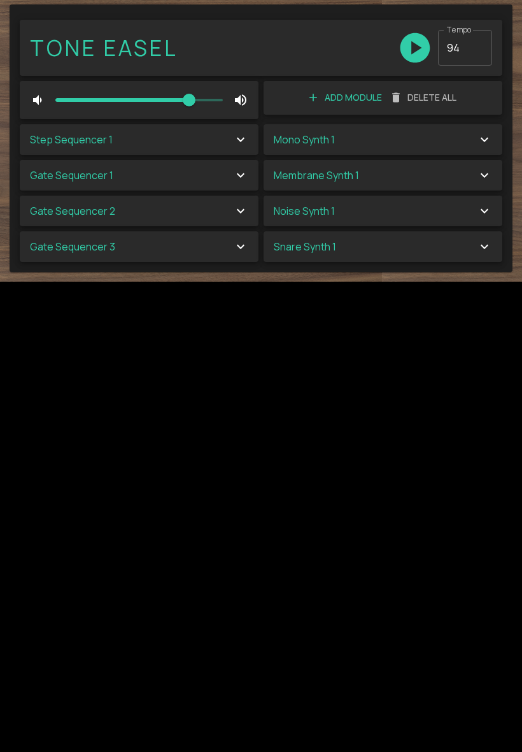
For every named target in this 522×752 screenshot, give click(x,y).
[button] (139, 139)
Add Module (353, 97)
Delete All (431, 97)
